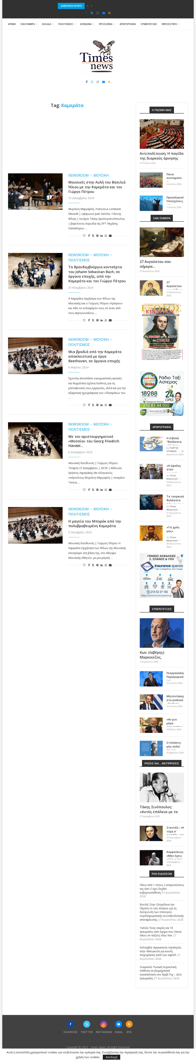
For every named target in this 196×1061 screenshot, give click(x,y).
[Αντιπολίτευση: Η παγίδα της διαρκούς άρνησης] (162, 134)
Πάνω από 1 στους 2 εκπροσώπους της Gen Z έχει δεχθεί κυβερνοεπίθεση (162, 888)
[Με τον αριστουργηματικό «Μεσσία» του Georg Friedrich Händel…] (35, 440)
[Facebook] (86, 13)
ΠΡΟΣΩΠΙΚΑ (105, 24)
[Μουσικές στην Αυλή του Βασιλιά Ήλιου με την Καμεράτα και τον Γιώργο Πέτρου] (35, 191)
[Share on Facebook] (89, 235)
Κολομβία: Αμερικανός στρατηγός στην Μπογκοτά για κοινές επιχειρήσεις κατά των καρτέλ (160, 951)
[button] (87, 6)
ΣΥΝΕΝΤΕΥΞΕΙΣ (149, 24)
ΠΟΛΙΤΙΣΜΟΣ (65, 24)
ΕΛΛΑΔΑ (46, 24)
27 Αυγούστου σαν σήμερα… (155, 264)
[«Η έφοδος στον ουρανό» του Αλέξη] (151, 471)
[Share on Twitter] (93, 235)
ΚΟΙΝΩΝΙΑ (86, 24)
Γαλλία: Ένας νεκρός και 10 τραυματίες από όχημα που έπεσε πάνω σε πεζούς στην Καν (161, 931)
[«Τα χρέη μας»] (151, 533)
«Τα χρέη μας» (173, 529)
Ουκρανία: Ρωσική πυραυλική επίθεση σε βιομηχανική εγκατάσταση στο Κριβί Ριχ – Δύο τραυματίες (161, 972)
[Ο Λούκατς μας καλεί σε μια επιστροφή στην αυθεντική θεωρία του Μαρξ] (151, 748)
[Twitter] (91, 13)
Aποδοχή (111, 1057)
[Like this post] (84, 235)
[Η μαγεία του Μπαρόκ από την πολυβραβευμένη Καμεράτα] (35, 525)
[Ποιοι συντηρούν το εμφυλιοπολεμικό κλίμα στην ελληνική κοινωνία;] (151, 180)
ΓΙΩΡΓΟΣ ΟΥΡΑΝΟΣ (172, 449)
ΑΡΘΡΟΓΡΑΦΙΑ (128, 24)
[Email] (103, 13)
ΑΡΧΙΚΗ (12, 24)
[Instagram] (97, 13)
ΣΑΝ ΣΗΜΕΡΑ (27, 24)
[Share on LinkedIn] (101, 235)
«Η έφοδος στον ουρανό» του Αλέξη (174, 471)
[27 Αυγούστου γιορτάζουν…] (151, 288)
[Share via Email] (110, 235)
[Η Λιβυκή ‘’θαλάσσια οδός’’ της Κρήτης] (151, 444)
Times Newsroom (172, 477)
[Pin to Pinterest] (97, 235)
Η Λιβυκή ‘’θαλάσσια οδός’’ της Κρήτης (174, 443)
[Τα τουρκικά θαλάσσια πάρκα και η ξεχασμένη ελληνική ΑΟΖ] (151, 502)
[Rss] (109, 13)
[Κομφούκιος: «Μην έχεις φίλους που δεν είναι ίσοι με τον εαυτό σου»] (151, 857)
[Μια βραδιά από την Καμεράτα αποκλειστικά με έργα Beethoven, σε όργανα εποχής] (35, 355)
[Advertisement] (67, 141)
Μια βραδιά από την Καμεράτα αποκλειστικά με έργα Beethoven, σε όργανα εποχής (95, 356)
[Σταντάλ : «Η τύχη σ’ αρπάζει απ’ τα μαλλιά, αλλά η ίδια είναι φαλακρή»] (151, 833)
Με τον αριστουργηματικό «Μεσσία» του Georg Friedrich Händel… (93, 441)
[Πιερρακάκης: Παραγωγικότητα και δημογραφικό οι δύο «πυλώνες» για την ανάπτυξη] (151, 678)
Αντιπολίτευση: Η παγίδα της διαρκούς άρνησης (162, 156)
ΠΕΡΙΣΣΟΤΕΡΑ (169, 24)
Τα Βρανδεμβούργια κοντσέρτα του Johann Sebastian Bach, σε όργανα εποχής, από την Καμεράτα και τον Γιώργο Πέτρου (97, 274)
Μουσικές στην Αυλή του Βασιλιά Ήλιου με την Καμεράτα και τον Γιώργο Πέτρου (97, 187)
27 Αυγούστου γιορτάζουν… (175, 285)
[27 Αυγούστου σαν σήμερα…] (162, 242)
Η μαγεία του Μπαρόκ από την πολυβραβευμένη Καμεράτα (94, 523)
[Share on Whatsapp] (106, 235)
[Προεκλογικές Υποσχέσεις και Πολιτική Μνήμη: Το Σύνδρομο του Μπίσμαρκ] (151, 203)
